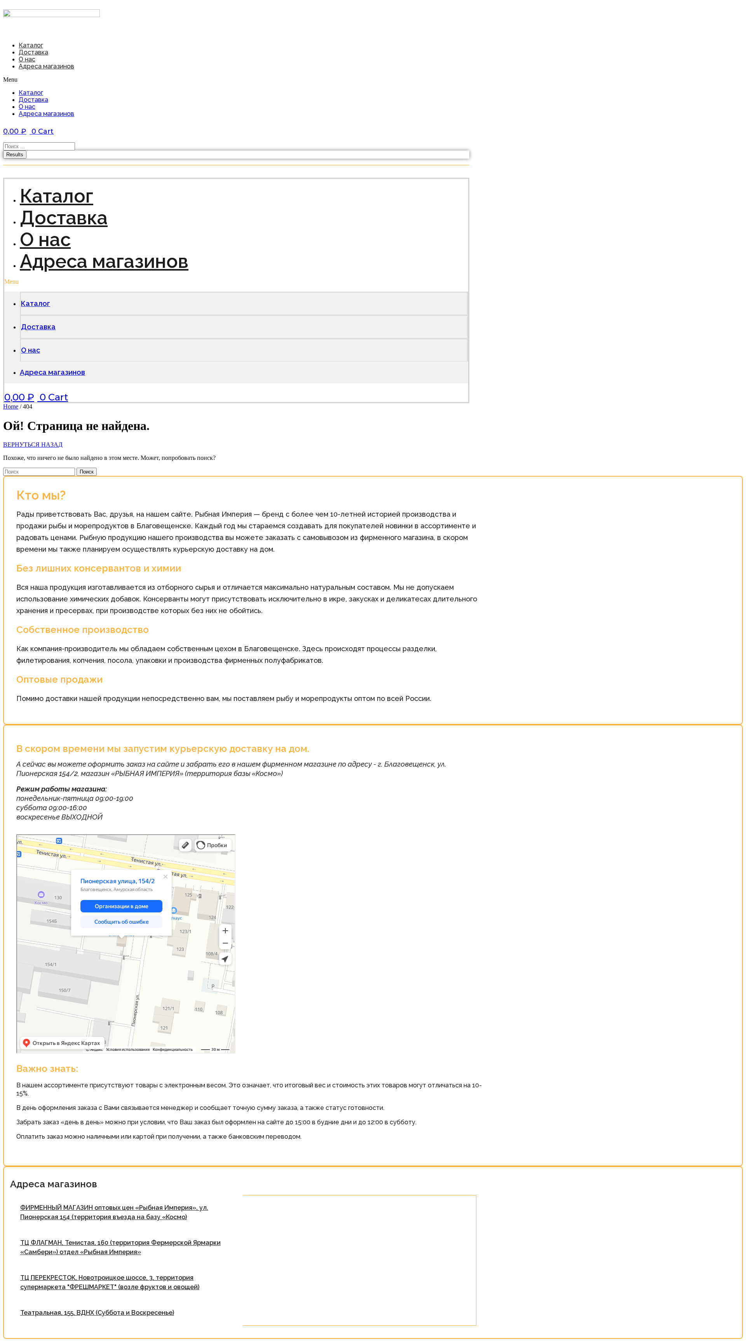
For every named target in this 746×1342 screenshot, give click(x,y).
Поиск (87, 472)
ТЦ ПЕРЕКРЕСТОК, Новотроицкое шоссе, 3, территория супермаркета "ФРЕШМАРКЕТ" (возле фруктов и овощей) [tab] (109, 1282)
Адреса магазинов (46, 66)
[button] (130, 79)
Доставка (33, 99)
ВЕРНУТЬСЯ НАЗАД (33, 444)
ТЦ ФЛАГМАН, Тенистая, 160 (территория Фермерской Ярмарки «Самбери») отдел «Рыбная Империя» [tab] (120, 1247)
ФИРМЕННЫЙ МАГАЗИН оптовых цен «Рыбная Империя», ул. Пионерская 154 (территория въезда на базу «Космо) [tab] (114, 1212)
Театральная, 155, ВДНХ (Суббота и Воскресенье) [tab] (97, 1312)
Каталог (31, 92)
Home (10, 406)
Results (14, 154)
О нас (27, 106)
